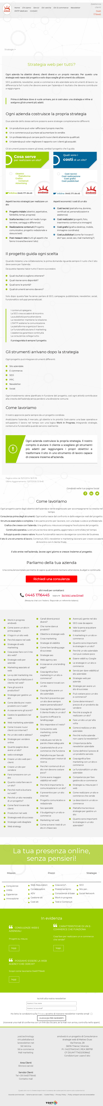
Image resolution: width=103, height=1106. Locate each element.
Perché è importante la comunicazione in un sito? (53, 786)
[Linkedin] (91, 493)
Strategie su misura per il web (85, 786)
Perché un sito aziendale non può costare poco (85, 652)
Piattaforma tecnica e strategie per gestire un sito (84, 811)
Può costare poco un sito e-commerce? (85, 695)
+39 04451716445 (27, 1075)
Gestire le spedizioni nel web (19, 716)
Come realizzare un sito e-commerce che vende (86, 794)
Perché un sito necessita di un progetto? (20, 799)
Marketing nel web (49, 820)
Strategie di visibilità (50, 643)
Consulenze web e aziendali (24, 929)
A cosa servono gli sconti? (20, 710)
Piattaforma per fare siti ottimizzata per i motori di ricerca (53, 758)
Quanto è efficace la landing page (50, 718)
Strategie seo (46, 655)
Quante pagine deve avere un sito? (18, 749)
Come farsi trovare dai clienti (18, 807)
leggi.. (14, 948)
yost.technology (26, 1036)
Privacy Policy (61, 1095)
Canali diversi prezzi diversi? (50, 620)
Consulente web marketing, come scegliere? (48, 732)
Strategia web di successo (20, 817)
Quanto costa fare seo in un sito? (20, 784)
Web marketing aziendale (21, 722)
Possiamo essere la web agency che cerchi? (28, 962)
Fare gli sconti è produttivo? (15, 689)
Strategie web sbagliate (19, 822)
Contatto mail (26, 1079)
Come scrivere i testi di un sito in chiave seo (53, 826)
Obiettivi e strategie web (52, 634)
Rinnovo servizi (25, 1066)
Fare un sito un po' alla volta (84, 722)
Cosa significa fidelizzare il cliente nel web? (20, 681)
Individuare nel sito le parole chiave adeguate (52, 741)
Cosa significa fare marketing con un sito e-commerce (85, 761)
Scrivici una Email (72, 595)
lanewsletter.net (25, 1043)
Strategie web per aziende (17, 661)
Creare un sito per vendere (17, 768)
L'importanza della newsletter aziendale (83, 745)
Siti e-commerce (26, 1049)
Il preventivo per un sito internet (52, 794)
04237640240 (72, 1049)
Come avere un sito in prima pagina (18, 629)
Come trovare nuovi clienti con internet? (18, 729)
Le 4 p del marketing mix (20, 675)
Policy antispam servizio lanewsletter (81, 1095)
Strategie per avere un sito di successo (84, 688)
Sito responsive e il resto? (52, 724)
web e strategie (15, 755)
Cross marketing (48, 638)
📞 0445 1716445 (34, 595)
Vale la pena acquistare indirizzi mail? (84, 629)
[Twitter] (97, 493)
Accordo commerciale (16, 1095)
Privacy (41, 1014)
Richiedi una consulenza (51, 579)
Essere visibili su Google (84, 658)
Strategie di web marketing (16, 646)
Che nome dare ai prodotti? (49, 628)
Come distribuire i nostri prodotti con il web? (19, 704)
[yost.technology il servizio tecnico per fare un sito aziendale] (51, 1104)
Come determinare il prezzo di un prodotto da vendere (85, 704)
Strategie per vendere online (19, 741)
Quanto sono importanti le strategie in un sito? (85, 645)
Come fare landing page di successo (52, 649)
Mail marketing (25, 1052)
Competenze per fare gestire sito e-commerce (85, 779)
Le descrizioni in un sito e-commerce (85, 802)
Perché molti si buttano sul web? (19, 791)
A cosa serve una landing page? (52, 666)
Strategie (9, 49)
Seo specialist (46, 808)
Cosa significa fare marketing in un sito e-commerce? (51, 675)
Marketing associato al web (19, 669)
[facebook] (85, 493)
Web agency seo (48, 660)
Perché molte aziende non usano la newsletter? (85, 737)
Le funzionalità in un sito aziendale (85, 771)
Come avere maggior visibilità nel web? (50, 779)
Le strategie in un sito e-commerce (85, 664)
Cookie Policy (49, 1095)
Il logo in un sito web (18, 635)
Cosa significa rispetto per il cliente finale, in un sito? (53, 711)
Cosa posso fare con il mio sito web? (20, 653)
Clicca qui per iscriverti (51, 1018)
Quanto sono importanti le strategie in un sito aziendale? (85, 822)
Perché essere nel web (19, 640)
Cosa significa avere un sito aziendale (51, 692)
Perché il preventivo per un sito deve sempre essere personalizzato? (52, 701)
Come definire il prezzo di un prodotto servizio (85, 752)
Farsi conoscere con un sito (19, 776)
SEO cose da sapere (83, 623)
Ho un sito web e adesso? (20, 735)
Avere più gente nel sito (85, 619)
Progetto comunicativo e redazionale (52, 802)
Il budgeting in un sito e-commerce (52, 814)
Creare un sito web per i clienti (19, 761)
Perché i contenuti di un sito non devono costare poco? (52, 769)
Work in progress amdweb (16, 622)
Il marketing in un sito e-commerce (85, 637)
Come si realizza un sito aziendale (84, 729)
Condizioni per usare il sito (77, 1056)
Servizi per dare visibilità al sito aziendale (86, 672)
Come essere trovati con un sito (52, 684)
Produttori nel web (17, 813)
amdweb (61, 1036)
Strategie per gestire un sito (20, 697)
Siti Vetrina (25, 1046)
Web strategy (14, 826)
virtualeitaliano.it (25, 1039)
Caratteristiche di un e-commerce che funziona (52, 749)
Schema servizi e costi (34, 1095)
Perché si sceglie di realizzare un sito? (82, 714)
